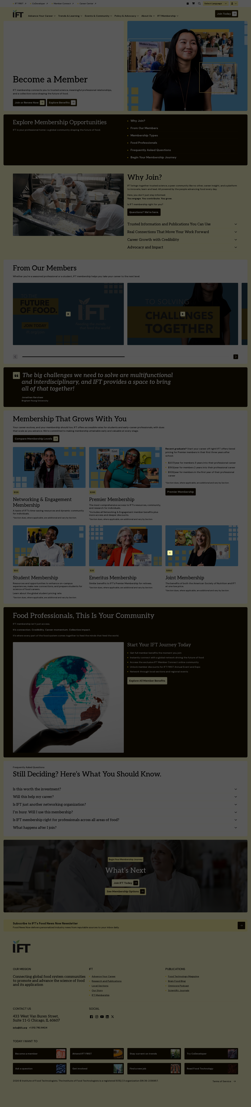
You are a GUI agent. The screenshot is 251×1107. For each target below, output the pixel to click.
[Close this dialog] (169, 553)
